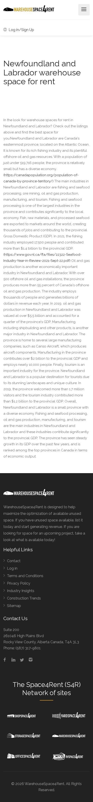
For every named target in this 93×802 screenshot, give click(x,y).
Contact (14, 561)
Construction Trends (24, 598)
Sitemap (14, 606)
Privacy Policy (18, 583)
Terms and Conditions (25, 576)
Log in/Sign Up (21, 30)
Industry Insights (20, 591)
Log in (12, 568)
